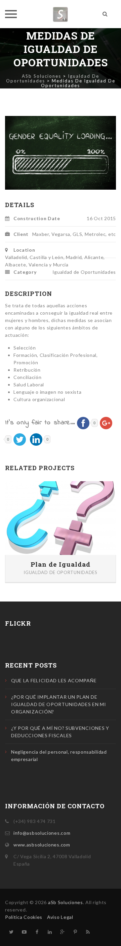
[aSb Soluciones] (60, 14)
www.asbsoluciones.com (41, 844)
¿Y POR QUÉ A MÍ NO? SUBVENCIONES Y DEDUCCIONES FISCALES (60, 731)
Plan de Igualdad (60, 564)
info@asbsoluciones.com (41, 833)
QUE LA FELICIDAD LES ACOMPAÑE (53, 680)
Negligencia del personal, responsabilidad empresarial (59, 755)
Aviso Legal (60, 917)
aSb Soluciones (65, 902)
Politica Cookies (23, 917)
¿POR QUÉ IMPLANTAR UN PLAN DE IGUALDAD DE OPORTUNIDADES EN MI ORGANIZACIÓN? (58, 704)
